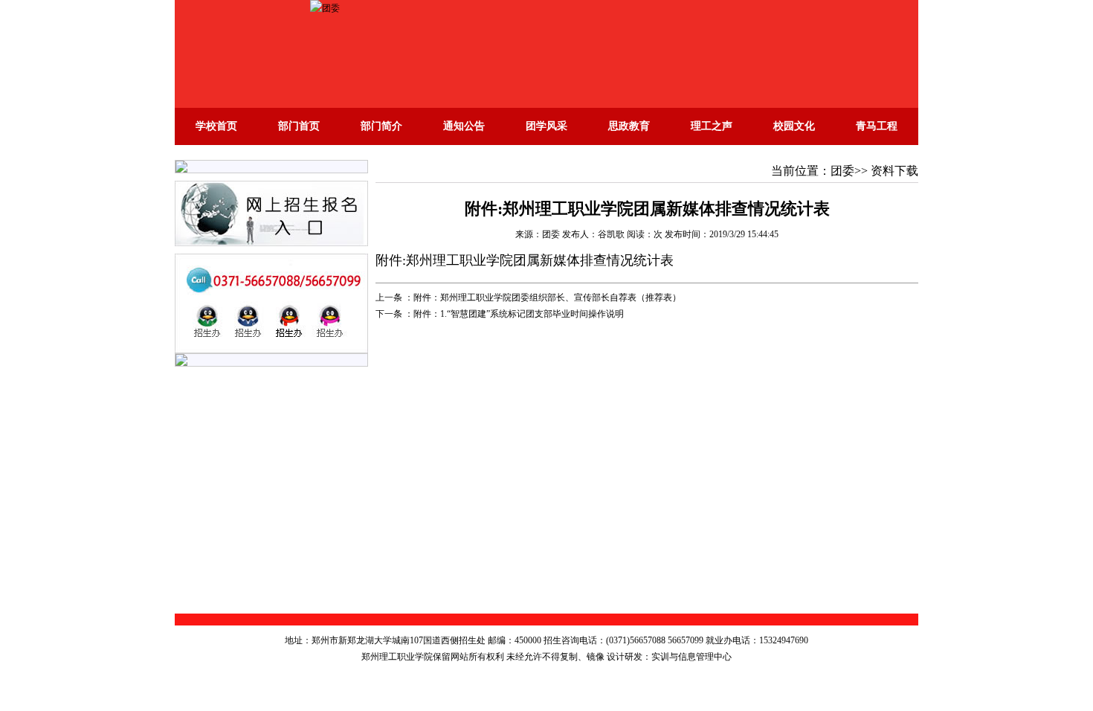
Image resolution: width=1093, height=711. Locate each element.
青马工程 (876, 126)
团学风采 (546, 126)
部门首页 (299, 126)
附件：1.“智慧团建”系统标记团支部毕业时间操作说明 (518, 314)
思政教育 (629, 126)
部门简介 (381, 126)
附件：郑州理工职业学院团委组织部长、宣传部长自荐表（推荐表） (547, 297)
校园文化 (794, 126)
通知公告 (464, 126)
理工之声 (711, 126)
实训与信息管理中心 (691, 657)
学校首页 (216, 126)
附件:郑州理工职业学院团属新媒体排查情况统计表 (524, 260)
